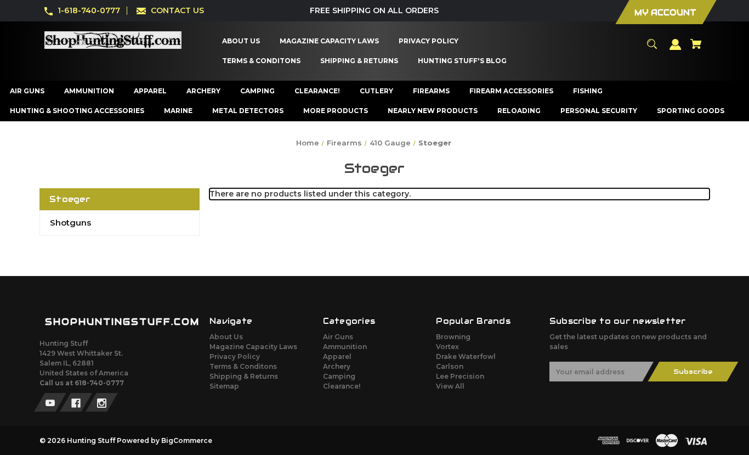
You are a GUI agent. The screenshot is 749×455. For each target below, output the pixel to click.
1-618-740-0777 (89, 10)
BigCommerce (186, 440)
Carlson (449, 366)
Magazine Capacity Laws (253, 346)
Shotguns (70, 222)
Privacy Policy (234, 356)
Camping (339, 376)
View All (450, 386)
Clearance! (341, 386)
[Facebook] (76, 402)
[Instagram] (101, 402)
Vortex (447, 346)
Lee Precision (460, 376)
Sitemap (224, 386)
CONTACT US (177, 10)
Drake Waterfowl (466, 356)
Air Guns (338, 337)
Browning (453, 337)
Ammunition (345, 346)
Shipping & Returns (243, 376)
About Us (226, 337)
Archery (336, 366)
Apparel (337, 356)
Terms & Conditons (243, 366)
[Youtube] (50, 402)
